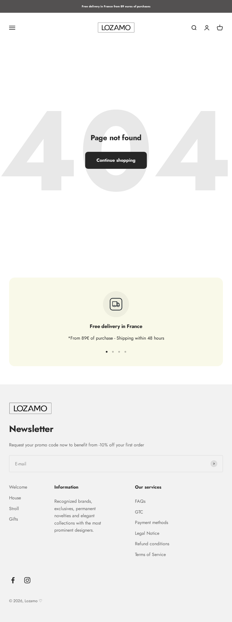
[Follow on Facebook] (13, 580)
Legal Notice (147, 533)
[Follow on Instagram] (27, 580)
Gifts (13, 519)
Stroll (14, 508)
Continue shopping (116, 160)
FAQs (140, 501)
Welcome (18, 487)
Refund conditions (152, 543)
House (15, 498)
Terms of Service (150, 554)
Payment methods (151, 522)
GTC (139, 512)
